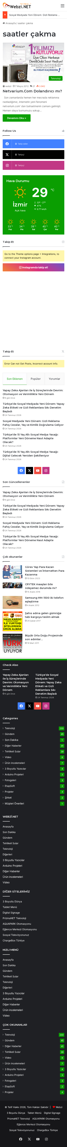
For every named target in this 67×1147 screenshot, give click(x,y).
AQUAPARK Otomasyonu (17, 923)
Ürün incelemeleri (15, 762)
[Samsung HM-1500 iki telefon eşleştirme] (12, 602)
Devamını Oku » (16, 118)
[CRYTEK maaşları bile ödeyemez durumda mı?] (12, 585)
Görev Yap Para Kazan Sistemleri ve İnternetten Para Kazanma (44, 570)
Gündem (9, 734)
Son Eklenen (15, 378)
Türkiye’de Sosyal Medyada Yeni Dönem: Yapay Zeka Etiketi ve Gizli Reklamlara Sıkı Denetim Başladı (33, 407)
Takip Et (8, 351)
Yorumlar (54, 378)
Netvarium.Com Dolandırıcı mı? (32, 91)
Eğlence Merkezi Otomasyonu (20, 929)
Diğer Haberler (13, 745)
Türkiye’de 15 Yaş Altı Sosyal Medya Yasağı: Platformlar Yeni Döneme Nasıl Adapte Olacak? (30, 438)
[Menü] (62, 7)
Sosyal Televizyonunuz (16, 934)
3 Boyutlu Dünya (12, 901)
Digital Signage (11, 912)
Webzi (59, 1107)
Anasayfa (10, 23)
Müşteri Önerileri (14, 803)
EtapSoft (10, 785)
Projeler (9, 791)
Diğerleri (7, 854)
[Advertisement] (33, 310)
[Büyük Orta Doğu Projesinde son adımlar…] (12, 643)
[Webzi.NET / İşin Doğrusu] (17, 6)
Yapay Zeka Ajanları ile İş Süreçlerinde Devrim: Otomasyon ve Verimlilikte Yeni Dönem (16, 682)
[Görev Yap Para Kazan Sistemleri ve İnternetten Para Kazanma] (12, 572)
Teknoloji (10, 728)
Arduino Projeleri (14, 774)
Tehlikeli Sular (13, 751)
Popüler (36, 378)
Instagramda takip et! (35, 267)
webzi (8, 86)
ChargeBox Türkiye (13, 940)
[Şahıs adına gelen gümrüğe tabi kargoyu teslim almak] (12, 621)
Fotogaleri (10, 780)
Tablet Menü (10, 907)
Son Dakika (11, 739)
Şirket (8, 797)
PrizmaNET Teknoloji (14, 918)
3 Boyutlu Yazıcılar (15, 768)
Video (8, 757)
